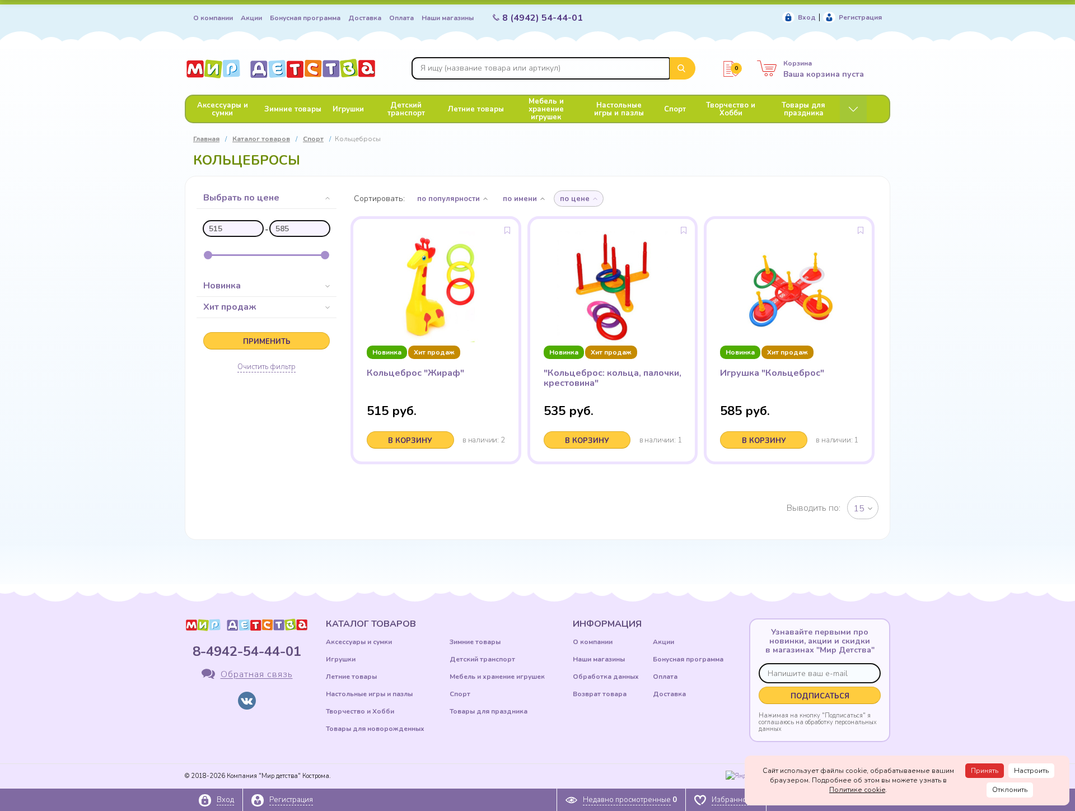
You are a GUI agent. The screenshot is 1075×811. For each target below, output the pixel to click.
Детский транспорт (406, 109)
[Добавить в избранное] (507, 230)
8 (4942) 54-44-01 (542, 17)
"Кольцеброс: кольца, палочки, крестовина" (612, 378)
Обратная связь (257, 675)
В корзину (410, 441)
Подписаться (820, 696)
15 (858, 508)
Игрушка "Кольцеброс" (772, 373)
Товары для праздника (803, 109)
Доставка (364, 17)
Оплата (401, 17)
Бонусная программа (305, 17)
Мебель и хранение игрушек (546, 109)
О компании (213, 17)
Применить (267, 342)
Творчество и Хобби (730, 109)
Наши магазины (448, 17)
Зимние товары (292, 109)
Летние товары (476, 109)
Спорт (675, 109)
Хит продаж (229, 307)
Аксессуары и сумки (222, 109)
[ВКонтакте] (247, 701)
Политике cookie (857, 790)
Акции (251, 17)
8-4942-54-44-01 (247, 651)
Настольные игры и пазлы (619, 109)
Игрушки (348, 109)
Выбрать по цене (241, 198)
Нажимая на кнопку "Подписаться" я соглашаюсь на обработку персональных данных (818, 722)
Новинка (222, 285)
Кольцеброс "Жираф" (415, 373)
